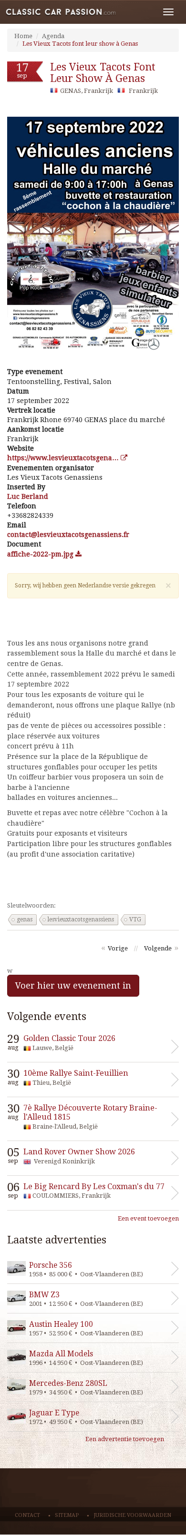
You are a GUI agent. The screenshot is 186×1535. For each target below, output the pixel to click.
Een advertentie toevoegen (124, 1439)
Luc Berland (27, 496)
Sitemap (67, 1515)
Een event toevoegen (148, 1218)
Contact (27, 1515)
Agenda (53, 36)
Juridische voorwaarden (132, 1515)
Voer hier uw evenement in (73, 985)
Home (23, 36)
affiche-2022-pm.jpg (41, 554)
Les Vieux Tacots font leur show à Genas (80, 43)
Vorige (118, 948)
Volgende (158, 948)
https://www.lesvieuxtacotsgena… (64, 458)
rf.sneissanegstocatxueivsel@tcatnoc (68, 534)
